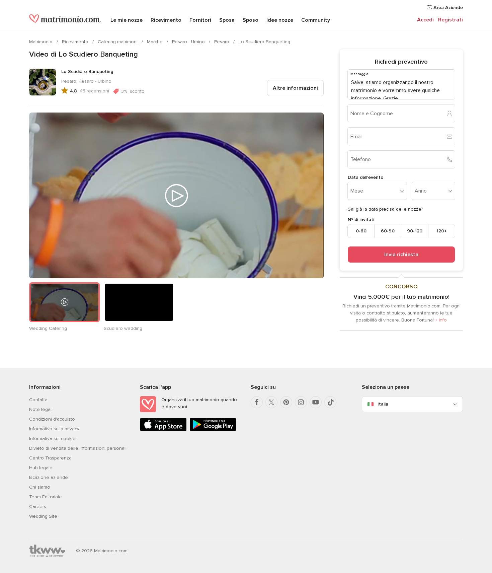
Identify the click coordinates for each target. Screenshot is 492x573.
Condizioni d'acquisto (52, 419)
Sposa (227, 20)
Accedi (425, 19)
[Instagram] (301, 402)
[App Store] (163, 430)
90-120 (414, 231)
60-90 (388, 231)
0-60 (361, 231)
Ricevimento (166, 20)
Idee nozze (279, 20)
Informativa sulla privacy (54, 429)
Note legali (41, 409)
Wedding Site (43, 516)
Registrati (450, 19)
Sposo (250, 20)
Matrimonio (41, 42)
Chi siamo (39, 487)
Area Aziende (447, 7)
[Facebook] (257, 402)
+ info (441, 320)
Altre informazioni (295, 88)
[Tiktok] (330, 402)
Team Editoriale (45, 497)
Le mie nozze (126, 20)
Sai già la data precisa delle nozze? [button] (385, 209)
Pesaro (222, 42)
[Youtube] (316, 402)
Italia (383, 404)
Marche (155, 42)
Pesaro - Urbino (189, 42)
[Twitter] (271, 402)
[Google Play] (212, 430)
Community (315, 20)
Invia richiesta (401, 254)
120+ (441, 231)
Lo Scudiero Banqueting (264, 42)
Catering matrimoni (118, 42)
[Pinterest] (286, 402)
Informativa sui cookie (52, 438)
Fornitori (200, 20)
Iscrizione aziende (48, 477)
